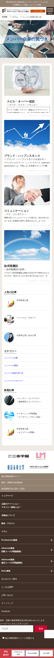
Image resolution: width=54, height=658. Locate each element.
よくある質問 (7, 587)
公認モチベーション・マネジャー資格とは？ (11, 505)
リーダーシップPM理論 (27, 413)
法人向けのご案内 (9, 579)
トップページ (7, 496)
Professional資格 (9, 540)
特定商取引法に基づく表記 (13, 489)
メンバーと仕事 (11, 358)
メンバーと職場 (11, 365)
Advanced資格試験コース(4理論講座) (11, 550)
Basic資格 (5, 571)
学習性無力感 (22, 300)
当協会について (8, 515)
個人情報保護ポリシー (11, 476)
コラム (15, 17)
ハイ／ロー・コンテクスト (28, 398)
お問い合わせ (7, 595)
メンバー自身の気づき (14, 373)
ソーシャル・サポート (26, 318)
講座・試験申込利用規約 (12, 482)
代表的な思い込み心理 (26, 335)
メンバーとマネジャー (14, 381)
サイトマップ (7, 603)
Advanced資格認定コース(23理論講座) (11, 561)
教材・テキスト (8, 523)
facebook (5, 611)
